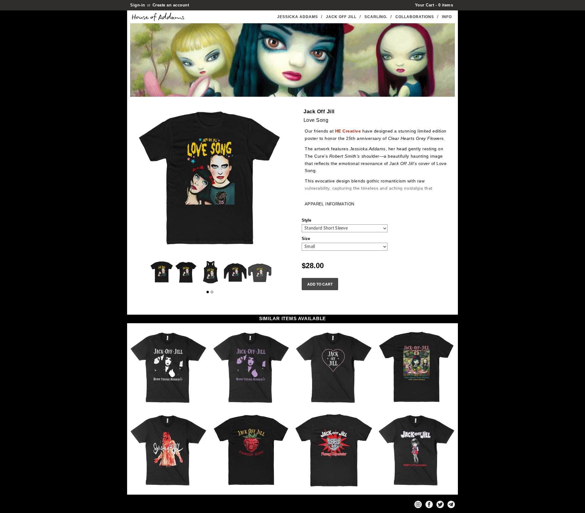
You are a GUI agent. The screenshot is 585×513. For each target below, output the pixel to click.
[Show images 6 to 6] (212, 292)
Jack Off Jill (341, 17)
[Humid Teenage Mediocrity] (168, 367)
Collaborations (414, 17)
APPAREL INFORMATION (329, 204)
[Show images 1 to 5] (207, 292)
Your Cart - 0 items (434, 5)
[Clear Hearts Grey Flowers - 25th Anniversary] (416, 367)
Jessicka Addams (297, 17)
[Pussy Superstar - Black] (334, 450)
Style (306, 220)
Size (306, 238)
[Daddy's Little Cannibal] (416, 450)
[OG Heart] (334, 367)
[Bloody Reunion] (168, 450)
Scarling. (375, 17)
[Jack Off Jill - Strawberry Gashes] (251, 450)
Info (447, 17)
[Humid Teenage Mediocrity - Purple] (251, 367)
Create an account (171, 5)
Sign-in (137, 5)
